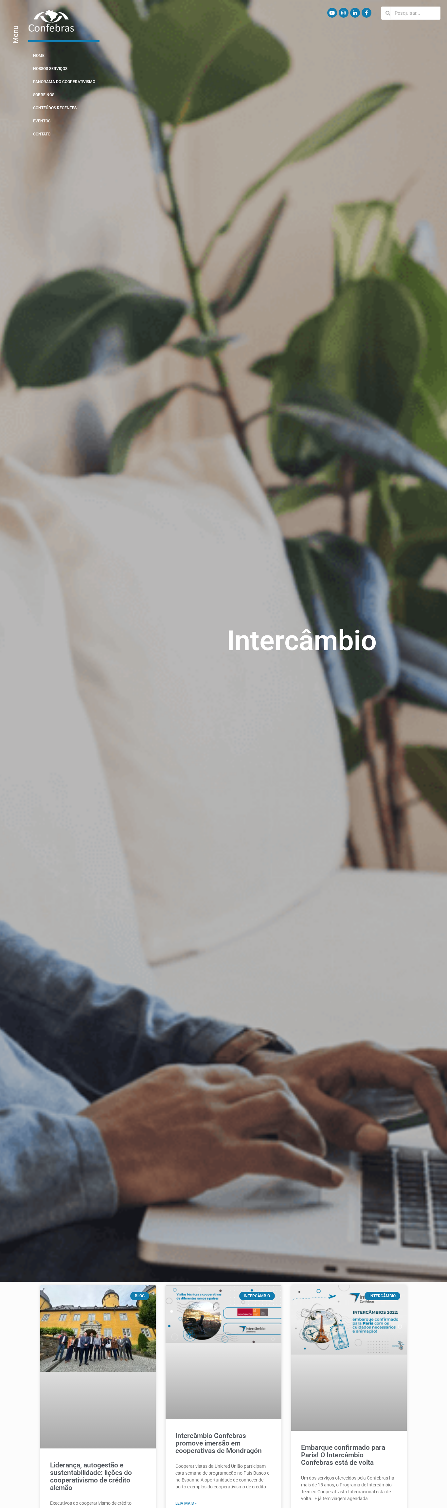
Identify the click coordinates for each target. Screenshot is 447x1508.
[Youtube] (332, 13)
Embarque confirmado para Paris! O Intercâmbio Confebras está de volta (343, 1455)
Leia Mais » (186, 1503)
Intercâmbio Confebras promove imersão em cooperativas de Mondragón (218, 1443)
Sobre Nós (43, 95)
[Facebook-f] (366, 13)
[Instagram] (344, 13)
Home (39, 55)
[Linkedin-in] (355, 13)
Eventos (41, 121)
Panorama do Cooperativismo (64, 82)
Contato (41, 134)
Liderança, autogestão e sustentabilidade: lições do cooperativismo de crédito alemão (91, 1476)
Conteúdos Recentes (55, 108)
